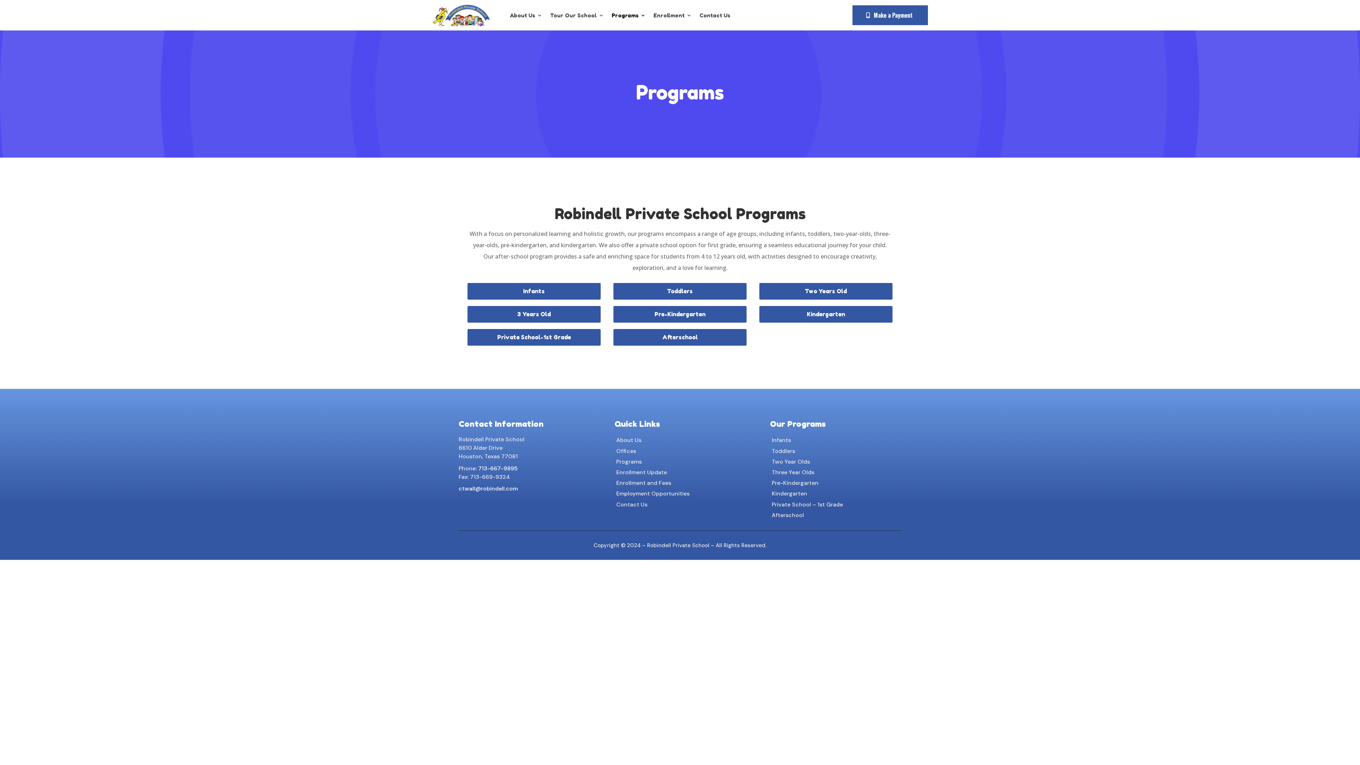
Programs (625, 15)
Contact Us (714, 15)
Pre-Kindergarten (680, 314)
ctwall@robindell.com (488, 488)
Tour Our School (573, 15)
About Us (522, 15)
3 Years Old (534, 314)
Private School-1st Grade (534, 337)
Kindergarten (826, 314)
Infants (534, 291)
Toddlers (680, 291)
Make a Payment (893, 15)
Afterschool (680, 337)
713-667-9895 (498, 468)
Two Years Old (826, 291)
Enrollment (669, 15)
